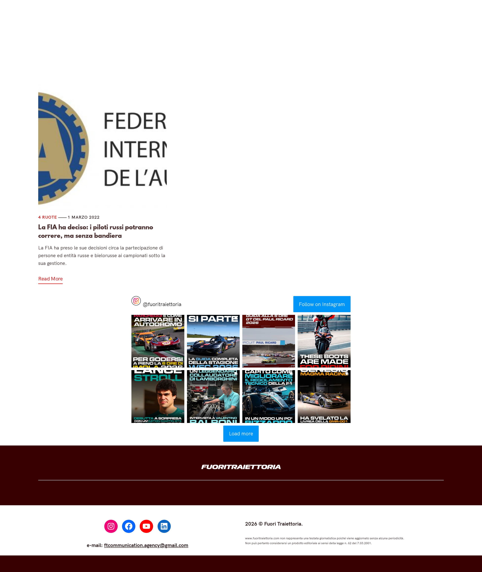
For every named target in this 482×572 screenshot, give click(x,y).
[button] (157, 341)
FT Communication (288, 52)
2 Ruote (207, 52)
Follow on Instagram (322, 304)
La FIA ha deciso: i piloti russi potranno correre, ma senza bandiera (95, 231)
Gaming (243, 52)
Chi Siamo (336, 52)
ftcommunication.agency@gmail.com (146, 545)
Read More (50, 278)
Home (140, 52)
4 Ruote (170, 52)
